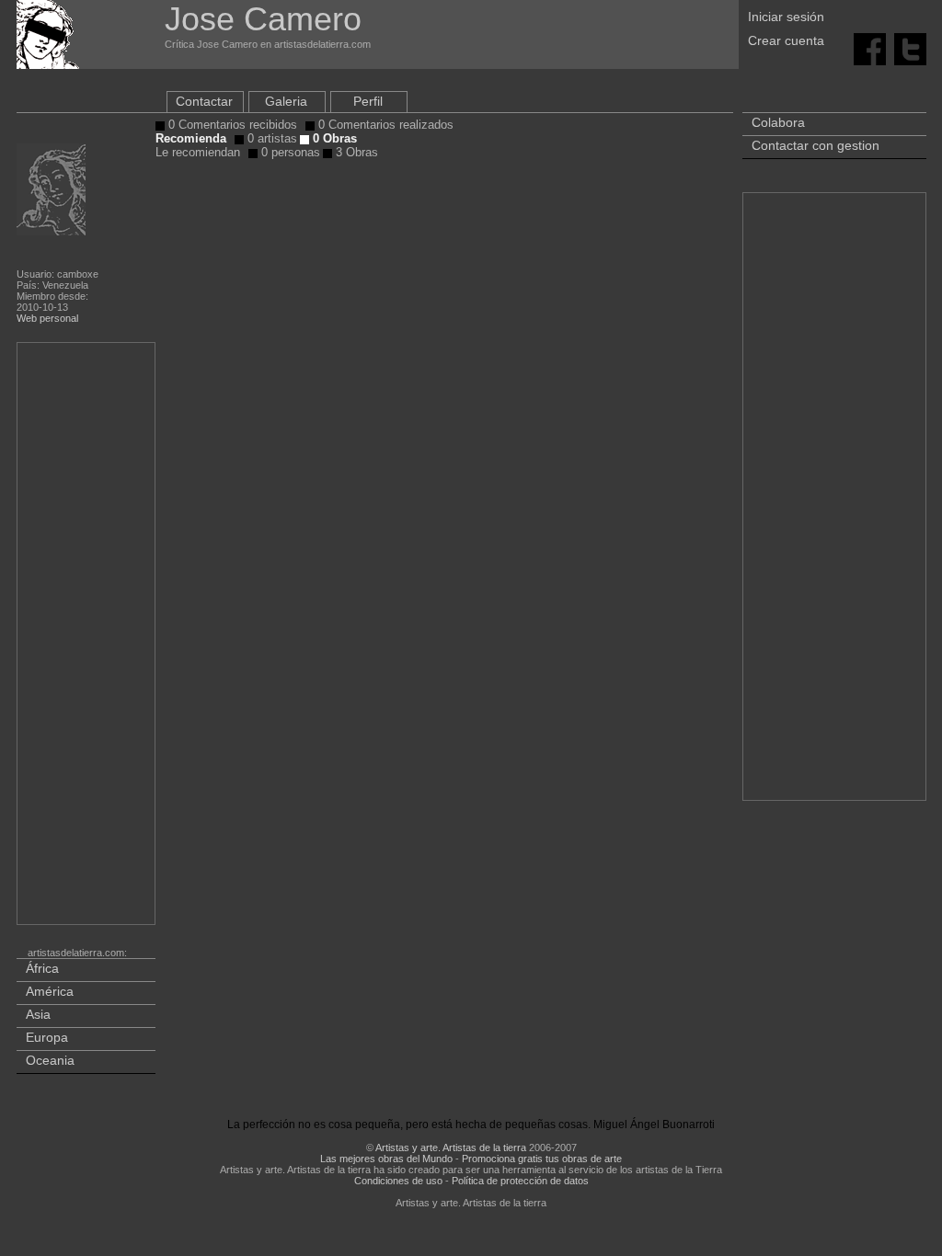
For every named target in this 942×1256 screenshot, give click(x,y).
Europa (47, 1037)
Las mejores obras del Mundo (386, 1158)
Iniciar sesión (786, 16)
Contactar (204, 101)
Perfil (368, 101)
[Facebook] (870, 47)
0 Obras (333, 138)
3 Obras (355, 152)
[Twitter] (910, 47)
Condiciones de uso (398, 1180)
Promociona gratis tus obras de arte (542, 1158)
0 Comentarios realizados (384, 124)
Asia (38, 1014)
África (42, 968)
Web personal (47, 318)
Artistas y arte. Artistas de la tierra (450, 1147)
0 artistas (270, 138)
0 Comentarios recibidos (231, 124)
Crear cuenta (786, 40)
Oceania (50, 1060)
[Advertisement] (87, 637)
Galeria (286, 101)
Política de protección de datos (520, 1180)
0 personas (289, 152)
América (50, 991)
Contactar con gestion (815, 145)
